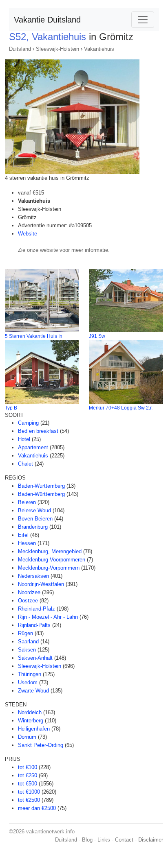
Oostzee (28, 600)
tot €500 (27, 784)
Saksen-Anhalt (35, 658)
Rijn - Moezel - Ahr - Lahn (48, 617)
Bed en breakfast (38, 431)
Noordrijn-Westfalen (41, 584)
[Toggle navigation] (142, 19)
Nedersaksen (33, 576)
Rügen (25, 633)
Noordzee (29, 592)
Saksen (27, 650)
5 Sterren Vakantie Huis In (33, 336)
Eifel (23, 535)
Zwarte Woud (33, 691)
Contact (124, 840)
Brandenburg (33, 527)
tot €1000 (29, 792)
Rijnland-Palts (34, 625)
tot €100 (27, 767)
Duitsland (20, 49)
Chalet (25, 464)
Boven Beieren (35, 519)
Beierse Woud (34, 510)
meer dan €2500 (37, 808)
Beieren (27, 502)
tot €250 (27, 775)
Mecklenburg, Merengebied (50, 551)
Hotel (24, 439)
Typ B (11, 408)
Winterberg (30, 720)
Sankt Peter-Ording (40, 745)
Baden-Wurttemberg (41, 486)
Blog (87, 840)
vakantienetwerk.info (50, 831)
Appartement (33, 447)
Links (103, 840)
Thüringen (29, 674)
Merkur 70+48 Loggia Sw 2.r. (121, 408)
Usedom (28, 682)
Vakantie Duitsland (47, 19)
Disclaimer (150, 840)
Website (27, 234)
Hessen (27, 543)
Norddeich (30, 712)
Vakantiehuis (99, 49)
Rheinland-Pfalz (36, 609)
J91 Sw (97, 336)
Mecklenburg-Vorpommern (49, 568)
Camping (28, 423)
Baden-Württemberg (41, 494)
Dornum (27, 737)
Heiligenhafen (34, 729)
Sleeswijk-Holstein (57, 49)
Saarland (28, 641)
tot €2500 (29, 800)
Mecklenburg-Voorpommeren (51, 560)
